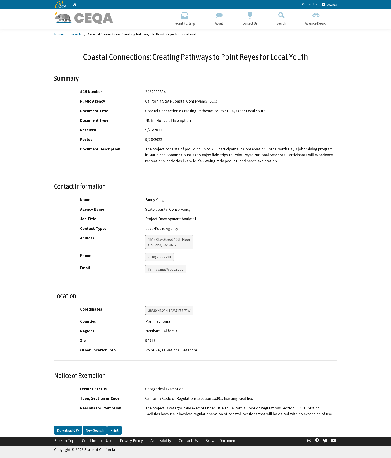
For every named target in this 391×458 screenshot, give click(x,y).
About (219, 23)
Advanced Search (316, 23)
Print (114, 430)
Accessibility (160, 440)
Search (281, 23)
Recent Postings (185, 23)
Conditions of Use (97, 440)
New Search (95, 430)
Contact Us (309, 4)
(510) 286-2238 (159, 257)
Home (59, 34)
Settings (331, 5)
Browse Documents (221, 440)
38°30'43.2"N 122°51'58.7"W (169, 310)
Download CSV (68, 430)
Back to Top (64, 440)
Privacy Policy (131, 440)
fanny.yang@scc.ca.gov (165, 269)
